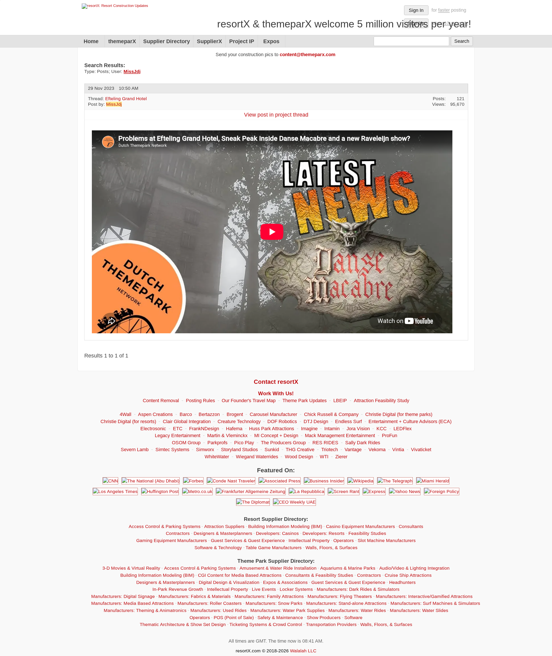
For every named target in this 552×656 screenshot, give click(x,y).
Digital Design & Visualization (229, 582)
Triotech (329, 449)
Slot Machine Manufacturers (387, 540)
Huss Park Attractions (271, 428)
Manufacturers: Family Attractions (269, 596)
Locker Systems (296, 589)
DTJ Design (316, 421)
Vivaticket (421, 449)
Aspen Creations (155, 414)
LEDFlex (403, 428)
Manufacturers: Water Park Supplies (287, 610)
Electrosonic (153, 428)
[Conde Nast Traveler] (231, 480)
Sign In (416, 10)
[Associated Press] (279, 480)
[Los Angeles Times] (115, 491)
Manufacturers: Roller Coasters (209, 603)
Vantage (353, 449)
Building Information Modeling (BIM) (285, 526)
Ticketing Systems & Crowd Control (265, 624)
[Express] (374, 491)
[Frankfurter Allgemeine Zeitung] (250, 491)
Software (353, 617)
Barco (186, 414)
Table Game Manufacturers (274, 547)
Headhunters (402, 582)
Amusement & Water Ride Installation (278, 568)
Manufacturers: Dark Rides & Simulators (358, 589)
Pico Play (244, 442)
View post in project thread (276, 115)
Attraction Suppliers (224, 526)
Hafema (234, 428)
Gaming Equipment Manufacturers (171, 540)
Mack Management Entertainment (340, 435)
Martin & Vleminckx (227, 435)
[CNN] (110, 480)
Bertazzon (209, 414)
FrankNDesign (204, 428)
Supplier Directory (166, 41)
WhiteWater (217, 456)
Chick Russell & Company (331, 414)
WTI (324, 456)
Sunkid (272, 449)
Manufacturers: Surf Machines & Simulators (435, 603)
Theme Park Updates (304, 400)
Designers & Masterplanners (223, 533)
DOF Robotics (282, 421)
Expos (271, 41)
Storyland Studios (239, 449)
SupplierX (209, 41)
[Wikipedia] (360, 480)
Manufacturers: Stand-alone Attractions (346, 603)
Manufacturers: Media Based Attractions (132, 603)
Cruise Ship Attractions (408, 575)
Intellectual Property (309, 540)
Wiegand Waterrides (257, 456)
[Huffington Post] (160, 491)
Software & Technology (218, 547)
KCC (381, 428)
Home (91, 41)
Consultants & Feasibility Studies (319, 575)
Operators (343, 540)
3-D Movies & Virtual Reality (131, 568)
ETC (177, 428)
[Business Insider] (324, 480)
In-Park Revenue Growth (177, 589)
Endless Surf (348, 421)
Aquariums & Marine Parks (347, 568)
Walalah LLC (303, 650)
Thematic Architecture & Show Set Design (183, 624)
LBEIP (340, 400)
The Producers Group (283, 442)
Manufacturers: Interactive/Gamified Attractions (424, 596)
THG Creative (300, 449)
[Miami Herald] (432, 480)
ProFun (389, 435)
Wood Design (299, 456)
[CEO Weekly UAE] (294, 502)
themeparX (122, 41)
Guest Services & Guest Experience (248, 540)
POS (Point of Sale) (234, 617)
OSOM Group (186, 442)
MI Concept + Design (276, 435)
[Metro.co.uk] (197, 491)
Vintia (398, 449)
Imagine (309, 428)
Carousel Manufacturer (273, 414)
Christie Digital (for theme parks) (398, 414)
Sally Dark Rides (362, 442)
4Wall (125, 414)
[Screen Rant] (343, 491)
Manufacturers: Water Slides (419, 610)
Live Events (264, 589)
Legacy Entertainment (177, 435)
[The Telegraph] (394, 480)
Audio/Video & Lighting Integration (414, 568)
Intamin (332, 428)
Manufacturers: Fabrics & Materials (194, 596)
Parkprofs (217, 442)
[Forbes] (193, 480)
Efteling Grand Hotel (126, 98)
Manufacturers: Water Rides (357, 610)
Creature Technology (239, 421)
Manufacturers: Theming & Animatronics (145, 610)
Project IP (241, 41)
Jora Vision (358, 428)
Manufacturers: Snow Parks (274, 603)
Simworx (205, 449)
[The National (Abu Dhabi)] (150, 480)
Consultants (411, 526)
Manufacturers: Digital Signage (123, 596)
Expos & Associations (285, 582)
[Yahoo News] (404, 491)
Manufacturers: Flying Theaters (339, 596)
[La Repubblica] (306, 491)
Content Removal (161, 400)
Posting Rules (200, 400)
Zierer (341, 456)
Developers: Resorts (324, 533)
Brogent (235, 414)
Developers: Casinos (277, 533)
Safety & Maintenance (280, 617)
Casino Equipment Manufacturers (360, 526)
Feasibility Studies (367, 533)
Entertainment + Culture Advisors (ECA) (410, 421)
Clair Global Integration (187, 421)
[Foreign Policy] (441, 491)
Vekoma (377, 449)
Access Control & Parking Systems (165, 526)
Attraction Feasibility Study (381, 400)
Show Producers (324, 617)
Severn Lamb (135, 449)
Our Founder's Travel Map (249, 400)
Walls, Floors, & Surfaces (332, 547)
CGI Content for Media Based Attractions (240, 575)
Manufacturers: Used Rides (218, 610)
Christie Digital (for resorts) (128, 421)
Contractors (178, 533)
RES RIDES (325, 442)
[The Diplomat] (252, 502)
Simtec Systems (172, 449)
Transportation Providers (331, 624)
